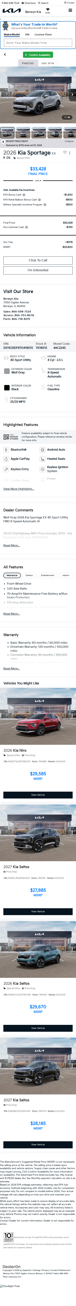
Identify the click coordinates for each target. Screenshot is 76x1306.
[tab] (12, 575)
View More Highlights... (18, 489)
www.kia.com (15, 1277)
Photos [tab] (28, 63)
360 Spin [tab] (48, 63)
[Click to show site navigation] (70, 10)
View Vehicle (38, 795)
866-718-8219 (21, 319)
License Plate (43, 34)
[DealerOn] (12, 1266)
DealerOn (27, 1270)
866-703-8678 (24, 315)
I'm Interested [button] (38, 270)
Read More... (11, 545)
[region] (38, 218)
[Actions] (69, 153)
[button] (12, 3)
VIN (27, 34)
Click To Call (38, 260)
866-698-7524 (21, 311)
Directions (30, 3)
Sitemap (36, 1270)
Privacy (45, 1270)
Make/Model (12, 34)
